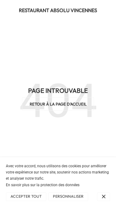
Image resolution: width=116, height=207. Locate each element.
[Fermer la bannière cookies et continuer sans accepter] (103, 196)
